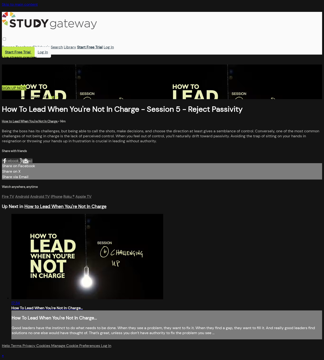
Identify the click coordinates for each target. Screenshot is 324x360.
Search (57, 47)
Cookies (43, 345)
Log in (53, 96)
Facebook (11, 160)
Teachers (24, 47)
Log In (109, 47)
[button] (4, 39)
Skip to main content (20, 4)
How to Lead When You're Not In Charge (30, 121)
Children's (41, 47)
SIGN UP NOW (14, 87)
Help (6, 345)
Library (70, 47)
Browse (8, 47)
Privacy (29, 345)
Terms (17, 345)
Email (27, 160)
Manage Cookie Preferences (76, 345)
